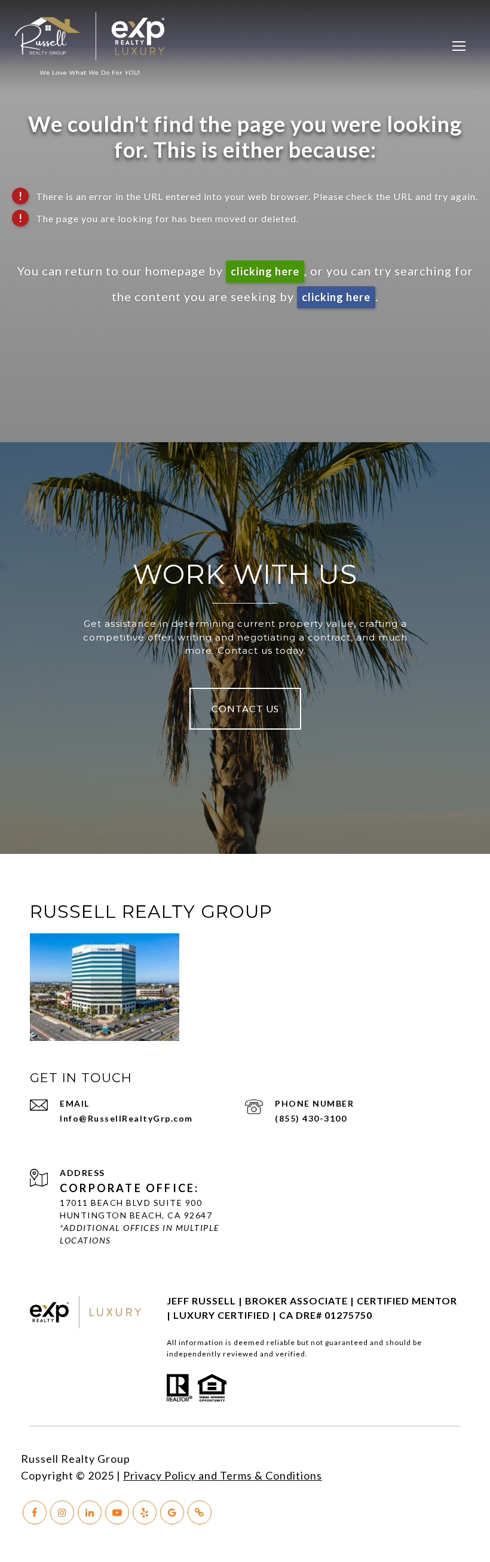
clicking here (265, 271)
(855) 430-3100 (311, 1118)
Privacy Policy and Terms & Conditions (222, 1475)
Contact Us (245, 708)
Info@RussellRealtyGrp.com (126, 1118)
